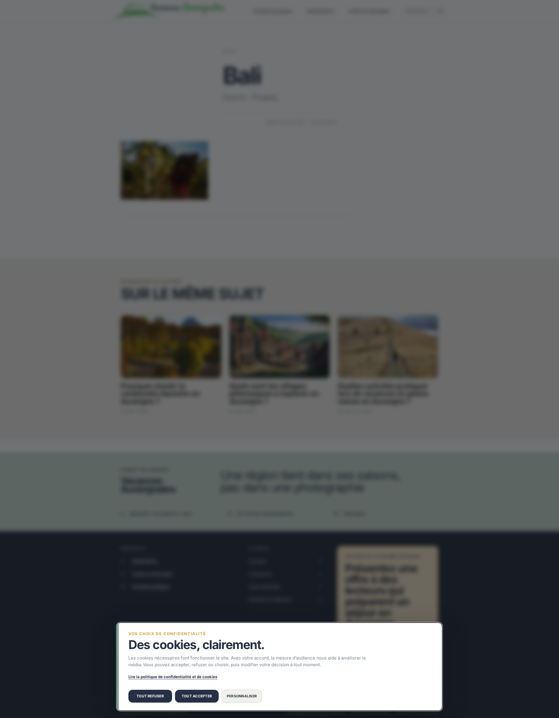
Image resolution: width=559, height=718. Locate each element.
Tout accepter (197, 696)
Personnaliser (242, 696)
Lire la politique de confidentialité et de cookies (172, 676)
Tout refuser (150, 696)
